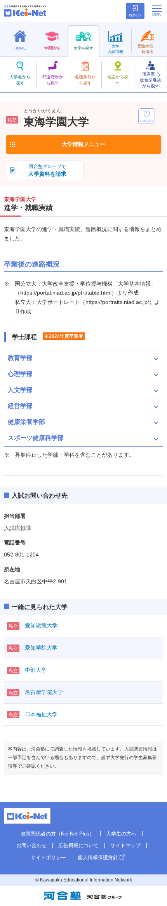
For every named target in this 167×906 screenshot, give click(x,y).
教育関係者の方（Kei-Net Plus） (57, 834)
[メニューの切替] (157, 10)
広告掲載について (78, 845)
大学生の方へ (121, 834)
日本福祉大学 (41, 714)
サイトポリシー (48, 857)
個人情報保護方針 (98, 857)
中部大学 (36, 670)
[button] (158, 74)
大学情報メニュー (83, 144)
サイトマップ (125, 845)
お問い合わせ (31, 845)
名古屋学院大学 (44, 692)
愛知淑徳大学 (41, 625)
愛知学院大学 (41, 648)
